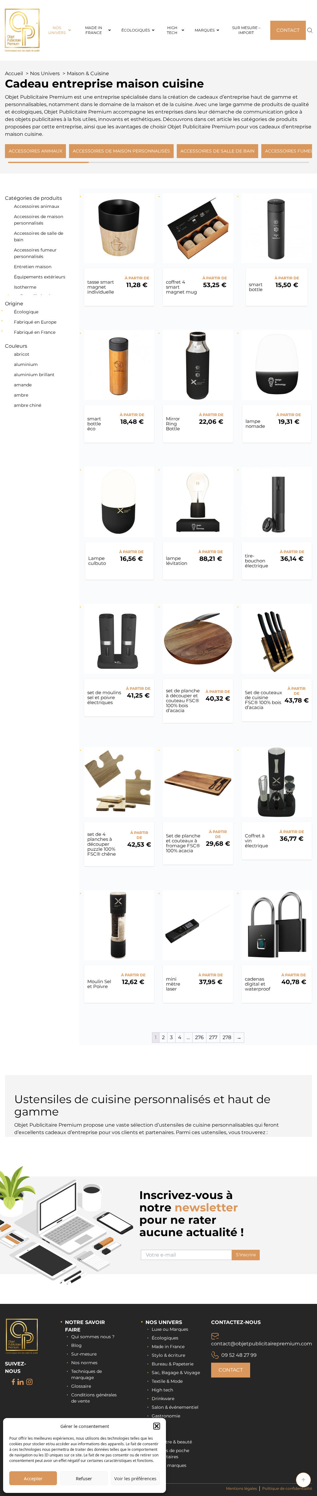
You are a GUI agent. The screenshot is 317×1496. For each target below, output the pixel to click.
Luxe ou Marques (170, 1329)
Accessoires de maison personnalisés (38, 220)
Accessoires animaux (36, 206)
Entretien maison (32, 266)
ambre (21, 395)
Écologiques (165, 1338)
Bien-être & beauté (172, 1442)
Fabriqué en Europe (35, 322)
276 (199, 1037)
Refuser (84, 1478)
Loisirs (159, 1433)
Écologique (26, 312)
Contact (231, 1370)
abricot (21, 354)
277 (213, 1037)
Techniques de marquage (86, 1374)
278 (227, 1037)
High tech (162, 1390)
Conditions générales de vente (94, 1398)
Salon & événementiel (175, 1407)
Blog (76, 1345)
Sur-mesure (84, 1354)
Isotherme (25, 287)
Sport (158, 1424)
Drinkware (163, 1398)
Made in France (168, 1346)
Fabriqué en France (34, 332)
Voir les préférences (135, 1478)
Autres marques (169, 1465)
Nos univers (163, 1322)
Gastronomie (166, 1416)
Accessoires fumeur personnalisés (35, 253)
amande (23, 385)
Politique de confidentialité (287, 1488)
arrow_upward (303, 1479)
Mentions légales (241, 1488)
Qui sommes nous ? (93, 1336)
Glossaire (81, 1386)
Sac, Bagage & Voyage (176, 1372)
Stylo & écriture (168, 1355)
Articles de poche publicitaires (170, 1453)
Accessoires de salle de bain (38, 236)
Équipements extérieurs (39, 277)
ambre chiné (27, 405)
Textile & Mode (167, 1381)
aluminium (26, 364)
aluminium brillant (34, 374)
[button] (157, 1426)
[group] (35, 151)
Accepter (33, 1478)
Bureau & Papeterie (172, 1364)
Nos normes (84, 1362)
